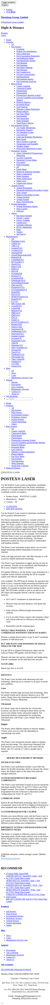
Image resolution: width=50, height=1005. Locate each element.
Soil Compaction (23, 54)
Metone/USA (16, 310)
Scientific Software (24, 225)
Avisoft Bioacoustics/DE (21, 255)
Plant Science (16, 84)
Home (8, 40)
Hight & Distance (23, 102)
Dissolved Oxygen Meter (26, 160)
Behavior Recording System (27, 195)
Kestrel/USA (16, 299)
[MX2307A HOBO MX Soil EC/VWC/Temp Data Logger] (27, 897)
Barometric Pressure (24, 130)
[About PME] (12, 874)
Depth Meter (21, 169)
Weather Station (22, 146)
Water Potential (22, 121)
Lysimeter (20, 49)
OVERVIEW (11, 506)
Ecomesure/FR (17, 278)
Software (20, 211)
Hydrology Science (19, 151)
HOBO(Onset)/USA (19, 297)
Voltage (19, 232)
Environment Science (20, 125)
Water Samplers (22, 176)
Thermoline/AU (17, 357)
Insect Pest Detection (24, 202)
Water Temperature (24, 179)
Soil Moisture (21, 63)
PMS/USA (15, 315)
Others (14, 213)
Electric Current (22, 218)
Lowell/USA (16, 306)
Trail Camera (21, 192)
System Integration (18, 204)
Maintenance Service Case (22, 378)
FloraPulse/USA (18, 287)
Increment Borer (23, 104)
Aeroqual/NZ (16, 253)
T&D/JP (14, 343)
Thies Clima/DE (17, 359)
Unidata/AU (16, 361)
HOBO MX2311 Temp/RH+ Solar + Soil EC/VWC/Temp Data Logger (23, 882)
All (12, 44)
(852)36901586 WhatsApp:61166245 (16, 969)
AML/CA (15, 246)
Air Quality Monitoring (25, 128)
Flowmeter (20, 162)
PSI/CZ (14, 317)
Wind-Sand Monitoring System (29, 148)
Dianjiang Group (18, 241)
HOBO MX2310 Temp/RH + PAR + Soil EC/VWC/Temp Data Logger (23, 891)
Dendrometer (21, 91)
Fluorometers (21, 93)
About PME (23, 874)
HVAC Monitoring (24, 227)
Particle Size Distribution (26, 51)
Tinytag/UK (16, 350)
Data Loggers (21, 209)
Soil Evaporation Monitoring (28, 56)
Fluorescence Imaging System (28, 95)
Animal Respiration (24, 188)
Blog (8, 368)
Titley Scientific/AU (19, 347)
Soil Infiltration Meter (25, 58)
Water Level (21, 181)
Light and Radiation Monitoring (29, 137)
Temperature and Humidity (27, 144)
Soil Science (16, 47)
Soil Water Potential (24, 67)
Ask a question (17, 387)
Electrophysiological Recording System (32, 190)
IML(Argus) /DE (18, 304)
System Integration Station (27, 206)
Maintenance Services (20, 389)
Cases (13, 375)
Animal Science (17, 185)
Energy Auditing (23, 220)
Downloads (16, 385)
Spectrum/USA (17, 334)
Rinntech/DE (16, 324)
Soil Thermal (21, 70)
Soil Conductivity (23, 72)
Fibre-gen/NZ (16, 285)
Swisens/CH (16, 338)
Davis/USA (16, 264)
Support (9, 380)
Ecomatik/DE (16, 273)
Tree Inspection (22, 118)
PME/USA (15, 313)
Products (9, 42)
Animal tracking (22, 197)
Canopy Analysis (23, 86)
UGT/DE (15, 364)
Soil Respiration (22, 77)
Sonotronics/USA (18, 341)
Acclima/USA (17, 250)
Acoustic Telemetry (24, 158)
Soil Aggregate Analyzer (26, 81)
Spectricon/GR (17, 329)
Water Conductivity (24, 174)
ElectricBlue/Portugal (20, 283)
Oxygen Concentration (25, 74)
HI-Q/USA (15, 294)
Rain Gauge (21, 139)
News (13, 373)
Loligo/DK (15, 308)
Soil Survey (21, 234)
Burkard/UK (16, 257)
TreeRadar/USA (17, 354)
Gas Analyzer (21, 135)
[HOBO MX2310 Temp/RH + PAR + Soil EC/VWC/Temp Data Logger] (27, 887)
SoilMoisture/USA (18, 331)
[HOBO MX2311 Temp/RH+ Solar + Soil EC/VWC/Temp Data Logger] (27, 878)
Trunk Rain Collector (25, 123)
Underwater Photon (24, 183)
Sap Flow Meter (22, 114)
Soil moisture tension (24, 79)
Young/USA (16, 366)
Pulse (18, 229)
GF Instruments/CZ (19, 290)
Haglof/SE (15, 292)
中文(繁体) (11, 12)
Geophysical (21, 223)
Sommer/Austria (17, 336)
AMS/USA (16, 243)
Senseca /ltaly (16, 327)
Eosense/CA (16, 276)
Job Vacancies (12, 396)
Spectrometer (21, 116)
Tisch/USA (15, 352)
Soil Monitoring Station (25, 61)
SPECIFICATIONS (14, 509)
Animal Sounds (22, 199)
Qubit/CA (15, 320)
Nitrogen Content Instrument (28, 109)
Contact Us (15, 391)
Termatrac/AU (17, 345)
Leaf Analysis (22, 107)
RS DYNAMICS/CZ (20, 322)
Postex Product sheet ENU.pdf (10, 858)
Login (3, 35)
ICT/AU (14, 301)
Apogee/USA (16, 248)
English (5, 5)
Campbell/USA (17, 260)
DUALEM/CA (17, 262)
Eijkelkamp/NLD (18, 280)
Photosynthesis (22, 111)
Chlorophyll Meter (23, 88)
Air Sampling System (25, 132)
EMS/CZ (15, 269)
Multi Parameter (22, 165)
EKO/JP (14, 271)
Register (4, 33)
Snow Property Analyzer (26, 142)
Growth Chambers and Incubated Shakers (28, 442)
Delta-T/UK (16, 266)
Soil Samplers (22, 65)
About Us (15, 394)
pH (17, 167)
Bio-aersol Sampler (24, 216)
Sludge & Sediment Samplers (28, 172)
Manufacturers (12, 236)
